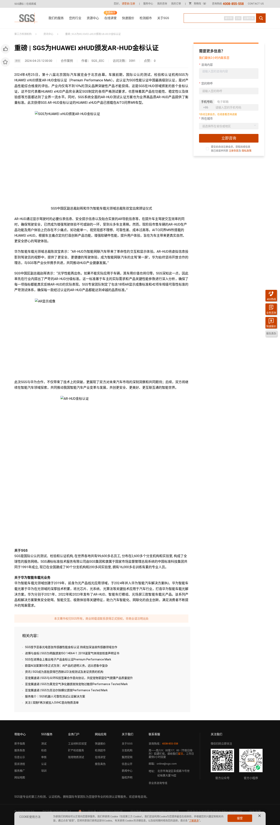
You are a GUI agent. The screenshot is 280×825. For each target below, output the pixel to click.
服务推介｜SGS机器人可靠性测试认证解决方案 (55, 696)
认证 (44, 763)
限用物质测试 (76, 757)
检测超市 (146, 18)
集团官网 (127, 757)
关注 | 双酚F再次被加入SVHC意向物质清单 (52, 702)
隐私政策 (247, 150)
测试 (44, 743)
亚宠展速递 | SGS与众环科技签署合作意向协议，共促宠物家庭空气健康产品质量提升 (79, 678)
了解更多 (194, 820)
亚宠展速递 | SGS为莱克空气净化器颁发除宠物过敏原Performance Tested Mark (76, 684)
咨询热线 (228, 3)
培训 (44, 770)
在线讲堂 (110, 18)
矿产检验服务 (76, 750)
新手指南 (19, 743)
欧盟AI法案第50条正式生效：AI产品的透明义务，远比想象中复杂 (66, 665)
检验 (44, 750)
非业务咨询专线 (158, 783)
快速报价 (128, 18)
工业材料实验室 (77, 743)
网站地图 (19, 777)
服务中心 (148, 3)
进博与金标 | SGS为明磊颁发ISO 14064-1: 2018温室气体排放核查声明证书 (72, 653)
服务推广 (19, 770)
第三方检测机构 (23, 34)
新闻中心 (127, 770)
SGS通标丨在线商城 (25, 3)
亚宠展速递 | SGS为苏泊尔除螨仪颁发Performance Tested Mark (66, 690)
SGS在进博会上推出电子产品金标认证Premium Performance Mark (68, 659)
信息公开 (127, 763)
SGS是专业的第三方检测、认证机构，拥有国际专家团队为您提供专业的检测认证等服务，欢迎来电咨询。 (81, 796)
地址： (153, 771)
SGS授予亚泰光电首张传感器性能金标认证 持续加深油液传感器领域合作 (71, 647)
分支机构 (127, 750)
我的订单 (176, 3)
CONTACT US (256, 3)
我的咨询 (162, 3)
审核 (44, 757)
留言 (180, 753)
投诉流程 (19, 763)
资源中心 (93, 18)
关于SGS (163, 18)
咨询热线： (163, 743)
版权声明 (127, 777)
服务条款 (19, 750)
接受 (240, 818)
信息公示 (19, 757)
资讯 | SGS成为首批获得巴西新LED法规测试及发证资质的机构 (64, 671)
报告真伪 (100, 763)
